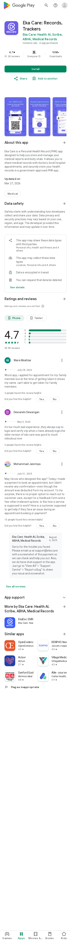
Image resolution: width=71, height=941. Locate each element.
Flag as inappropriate (22, 687)
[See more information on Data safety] (64, 203)
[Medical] (13, 194)
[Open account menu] (64, 5)
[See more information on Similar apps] (64, 634)
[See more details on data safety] (17, 287)
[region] (35, 54)
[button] (39, 56)
